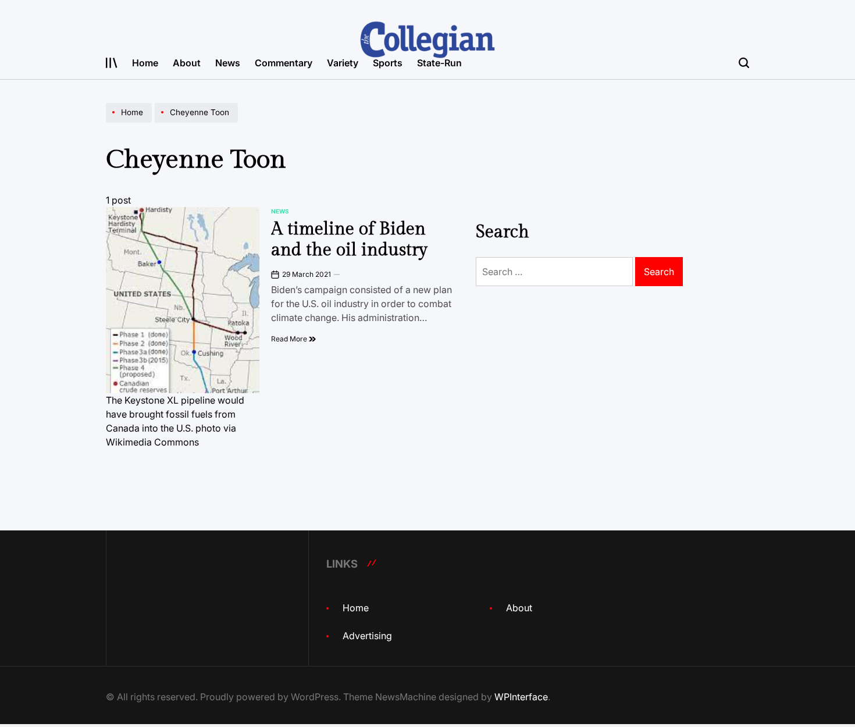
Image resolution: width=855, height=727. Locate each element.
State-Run (439, 63)
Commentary (283, 63)
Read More (290, 338)
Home (145, 63)
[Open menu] (111, 63)
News (227, 63)
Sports (387, 63)
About (187, 63)
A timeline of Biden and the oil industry (349, 240)
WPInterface (521, 697)
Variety (342, 63)
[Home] (130, 122)
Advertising (367, 636)
